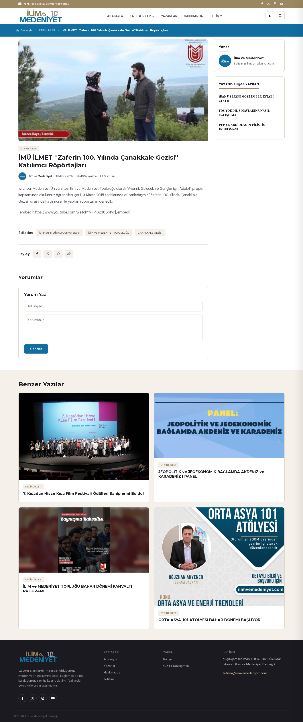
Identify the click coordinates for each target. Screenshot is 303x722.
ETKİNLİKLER (47, 30)
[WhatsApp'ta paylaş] (58, 254)
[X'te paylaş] (47, 254)
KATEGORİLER (141, 16)
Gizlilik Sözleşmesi (176, 666)
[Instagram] (275, 4)
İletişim (109, 679)
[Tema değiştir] (270, 16)
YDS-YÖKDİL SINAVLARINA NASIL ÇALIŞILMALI (244, 113)
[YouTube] (282, 4)
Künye (167, 659)
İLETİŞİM (216, 16)
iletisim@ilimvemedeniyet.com (245, 673)
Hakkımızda (112, 672)
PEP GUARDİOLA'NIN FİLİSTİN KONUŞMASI (242, 127)
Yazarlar (109, 666)
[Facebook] (262, 4)
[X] (269, 4)
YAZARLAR (169, 16)
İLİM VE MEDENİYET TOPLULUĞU (108, 233)
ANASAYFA (115, 16)
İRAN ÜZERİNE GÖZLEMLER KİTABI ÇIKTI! (246, 99)
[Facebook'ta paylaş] (37, 254)
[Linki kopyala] (69, 254)
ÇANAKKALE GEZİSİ (150, 233)
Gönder (36, 349)
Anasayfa (27, 30)
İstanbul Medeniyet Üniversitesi (59, 233)
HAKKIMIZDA (193, 16)
